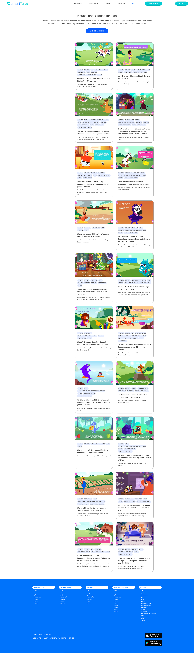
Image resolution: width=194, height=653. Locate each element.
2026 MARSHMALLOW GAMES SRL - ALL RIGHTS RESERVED (53, 638)
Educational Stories (146, 603)
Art (92, 69)
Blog (142, 598)
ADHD (142, 619)
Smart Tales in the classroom (148, 613)
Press (142, 599)
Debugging (122, 391)
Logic (133, 69)
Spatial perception (143, 69)
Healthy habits (137, 499)
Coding (134, 388)
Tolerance (127, 72)
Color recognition (101, 69)
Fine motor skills (124, 335)
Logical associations (125, 552)
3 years (80, 69)
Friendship (81, 72)
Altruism (135, 227)
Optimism (94, 283)
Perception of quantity (126, 122)
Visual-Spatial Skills (140, 72)
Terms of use (37, 634)
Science (94, 72)
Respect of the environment (128, 338)
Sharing (146, 122)
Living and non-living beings (87, 335)
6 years (116, 611)
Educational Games (146, 605)
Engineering (37, 598)
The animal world (89, 393)
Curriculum (144, 611)
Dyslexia (143, 617)
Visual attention (129, 283)
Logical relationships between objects (132, 175)
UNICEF (143, 621)
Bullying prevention (98, 173)
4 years (86, 69)
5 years (127, 69)
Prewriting (102, 283)
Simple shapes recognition (87, 74)
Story (100, 74)
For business (144, 596)
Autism (142, 615)
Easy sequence (140, 333)
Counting (87, 227)
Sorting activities (124, 125)
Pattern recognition (85, 175)
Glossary (143, 609)
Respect (139, 122)
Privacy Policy (47, 634)
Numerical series (84, 283)
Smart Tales (78, 3)
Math (88, 72)
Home (142, 592)
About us (143, 601)
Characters (144, 594)
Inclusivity (121, 3)
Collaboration (143, 388)
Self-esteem (82, 338)
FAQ (142, 590)
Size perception (83, 125)
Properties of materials (90, 122)
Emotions (130, 391)
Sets (94, 175)
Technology (99, 125)
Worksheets (144, 607)
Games (62, 601)
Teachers (108, 3)
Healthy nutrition (97, 120)
